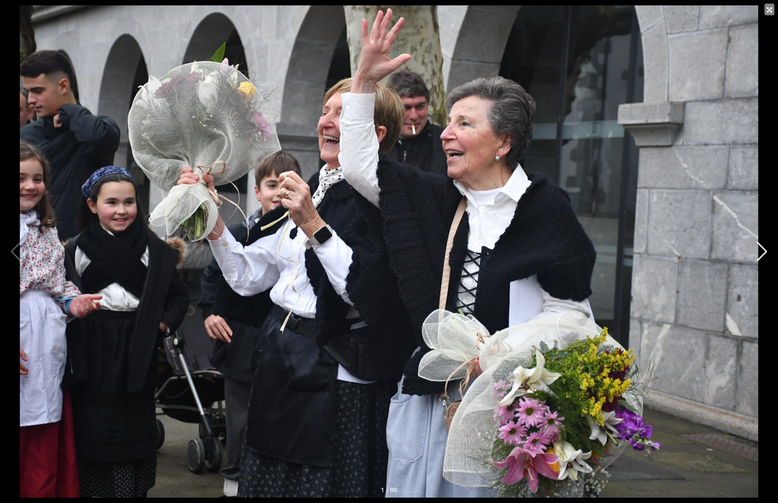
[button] (762, 252)
